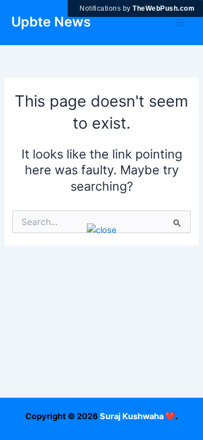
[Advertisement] (101, 338)
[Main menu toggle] (180, 22)
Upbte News (51, 22)
